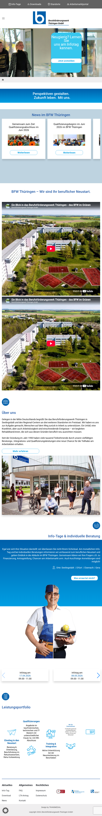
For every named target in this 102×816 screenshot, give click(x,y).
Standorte (55, 4)
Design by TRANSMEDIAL (51, 807)
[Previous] (5, 52)
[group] (25, 675)
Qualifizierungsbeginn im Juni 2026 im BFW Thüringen (69, 126)
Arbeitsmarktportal (79, 4)
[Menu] (3, 18)
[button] (98, 675)
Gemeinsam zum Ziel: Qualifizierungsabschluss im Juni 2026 (24, 127)
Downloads (35, 4)
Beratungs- (7, 441)
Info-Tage (16, 4)
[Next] (97, 52)
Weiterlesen (24, 152)
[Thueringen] (3, 80)
